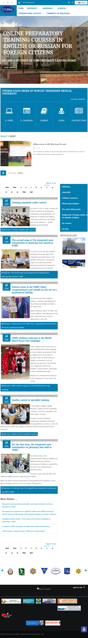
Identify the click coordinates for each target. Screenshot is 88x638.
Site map (65, 229)
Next (24, 192)
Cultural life (66, 192)
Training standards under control (29, 202)
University (32, 8)
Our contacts (66, 223)
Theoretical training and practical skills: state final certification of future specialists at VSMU (27, 505)
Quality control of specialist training (30, 400)
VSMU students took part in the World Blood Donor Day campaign (31, 339)
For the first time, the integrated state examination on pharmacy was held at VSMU (31, 447)
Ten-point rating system (71, 209)
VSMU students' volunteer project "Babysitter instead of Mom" (23, 531)
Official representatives (70, 204)
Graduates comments (70, 198)
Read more (9, 67)
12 (6, 192)
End (31, 192)
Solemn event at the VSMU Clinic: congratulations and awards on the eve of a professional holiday (34, 290)
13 (11, 192)
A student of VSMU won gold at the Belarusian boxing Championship (26, 526)
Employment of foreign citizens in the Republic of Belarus (75, 216)
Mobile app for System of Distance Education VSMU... (55, 144)
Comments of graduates (58, 13)
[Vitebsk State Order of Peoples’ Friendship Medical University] (8, 9)
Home (21, 8)
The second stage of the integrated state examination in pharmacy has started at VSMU (32, 243)
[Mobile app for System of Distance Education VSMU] (15, 153)
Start (7, 187)
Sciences (62, 8)
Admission (48, 8)
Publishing (66, 187)
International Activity (30, 13)
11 (52, 187)
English (83, 2)
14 (17, 192)
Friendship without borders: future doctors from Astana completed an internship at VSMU (26, 520)
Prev (14, 187)
